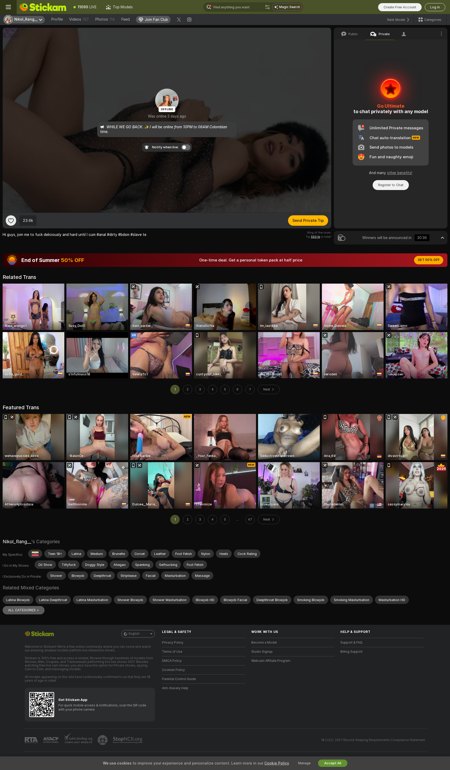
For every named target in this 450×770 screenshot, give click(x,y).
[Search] (267, 7)
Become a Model (264, 642)
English (134, 633)
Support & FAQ (351, 642)
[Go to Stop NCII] (128, 740)
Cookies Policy (173, 670)
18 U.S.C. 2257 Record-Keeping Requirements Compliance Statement (373, 740)
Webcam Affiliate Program (270, 661)
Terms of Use (172, 651)
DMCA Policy (172, 661)
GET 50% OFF (429, 260)
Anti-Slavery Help (175, 688)
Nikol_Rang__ (17, 541)
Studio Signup (262, 651)
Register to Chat (390, 185)
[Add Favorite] (11, 220)
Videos (79, 19)
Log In (435, 7)
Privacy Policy (172, 642)
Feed (125, 19)
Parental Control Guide (179, 679)
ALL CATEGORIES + (23, 610)
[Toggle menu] (8, 7)
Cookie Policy (276, 763)
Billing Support (351, 651)
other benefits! (399, 173)
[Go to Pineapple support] (103, 740)
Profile (57, 19)
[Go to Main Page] (43, 7)
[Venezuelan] (35, 553)
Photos (105, 19)
